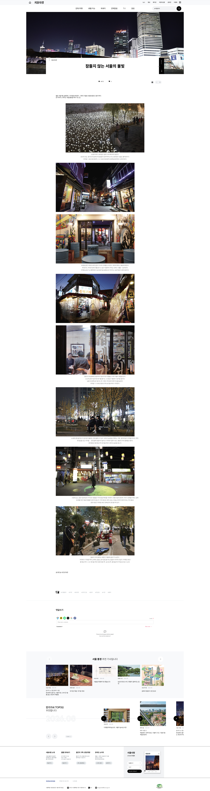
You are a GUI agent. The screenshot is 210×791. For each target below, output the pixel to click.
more (67, 736)
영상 (149, 2)
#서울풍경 (63, 592)
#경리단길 (84, 592)
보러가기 (108, 763)
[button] (160, 659)
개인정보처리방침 (50, 781)
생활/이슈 (91, 8)
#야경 (70, 592)
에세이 (103, 8)
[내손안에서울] (31, 2)
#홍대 (109, 592)
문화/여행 (79, 8)
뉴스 (144, 2)
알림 (132, 8)
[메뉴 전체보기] (180, 2)
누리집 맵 (75, 781)
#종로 (91, 592)
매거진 (154, 2)
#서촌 (103, 592)
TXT (130, 767)
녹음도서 (131, 763)
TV (124, 8)
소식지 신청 (98, 763)
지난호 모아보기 (133, 771)
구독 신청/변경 (80, 763)
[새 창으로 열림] (152, 82)
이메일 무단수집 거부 (64, 781)
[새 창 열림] (159, 786)
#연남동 (97, 592)
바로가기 (49, 763)
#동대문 (76, 592)
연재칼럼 (114, 8)
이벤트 (175, 2)
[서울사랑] (39, 2)
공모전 (169, 2)
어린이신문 (162, 2)
